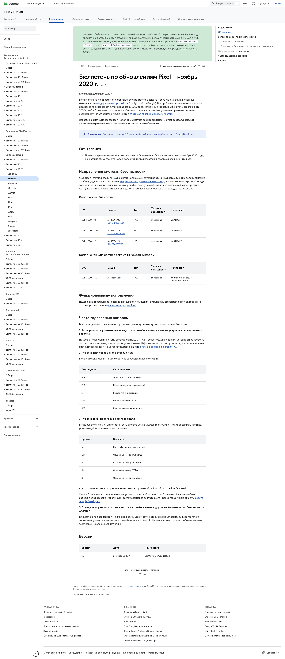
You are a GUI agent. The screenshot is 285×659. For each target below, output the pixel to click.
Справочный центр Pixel (216, 616)
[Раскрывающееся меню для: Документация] (45, 3)
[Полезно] (199, 66)
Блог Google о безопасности (138, 626)
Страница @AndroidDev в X (137, 616)
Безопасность (56, 19)
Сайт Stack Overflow (214, 631)
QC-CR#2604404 (116, 233)
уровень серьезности (151, 181)
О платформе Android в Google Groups (143, 631)
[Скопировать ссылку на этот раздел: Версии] (95, 537)
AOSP (81, 66)
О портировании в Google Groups (140, 640)
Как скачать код (51, 621)
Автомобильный (161, 19)
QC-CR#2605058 (116, 223)
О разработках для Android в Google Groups (145, 635)
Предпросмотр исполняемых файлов (61, 626)
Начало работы (33, 19)
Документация (33, 3)
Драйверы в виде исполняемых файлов (62, 635)
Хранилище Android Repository (58, 612)
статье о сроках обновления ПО (158, 346)
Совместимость (106, 19)
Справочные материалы (191, 19)
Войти (278, 3)
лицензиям (134, 586)
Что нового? (10, 19)
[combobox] (225, 3)
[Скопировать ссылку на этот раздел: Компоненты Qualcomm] (116, 197)
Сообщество (75, 653)
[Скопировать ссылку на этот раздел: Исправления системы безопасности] (148, 172)
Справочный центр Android (218, 612)
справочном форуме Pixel (122, 305)
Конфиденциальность (134, 653)
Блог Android (130, 621)
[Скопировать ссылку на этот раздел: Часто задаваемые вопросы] (132, 318)
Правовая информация (96, 653)
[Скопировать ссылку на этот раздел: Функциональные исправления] (137, 295)
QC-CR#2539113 (115, 244)
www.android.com (213, 621)
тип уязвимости (128, 181)
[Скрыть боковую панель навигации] (36, 654)
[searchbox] (20, 28)
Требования (49, 616)
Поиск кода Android (63, 3)
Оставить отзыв (156, 653)
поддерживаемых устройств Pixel (114, 103)
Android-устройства (134, 19)
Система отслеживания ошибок (220, 635)
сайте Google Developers (181, 134)
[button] (17, 47)
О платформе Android (54, 653)
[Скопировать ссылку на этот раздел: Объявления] (104, 149)
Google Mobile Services (216, 626)
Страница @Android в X (135, 612)
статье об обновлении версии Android (151, 114)
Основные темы (80, 19)
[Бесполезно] (203, 66)
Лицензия (115, 653)
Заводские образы (52, 631)
